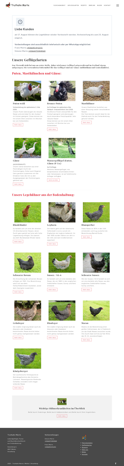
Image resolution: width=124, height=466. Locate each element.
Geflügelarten (73, 5)
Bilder (99, 5)
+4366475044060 (37, 51)
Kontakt (107, 5)
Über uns (92, 5)
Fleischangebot (60, 5)
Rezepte (84, 5)
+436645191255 (35, 48)
